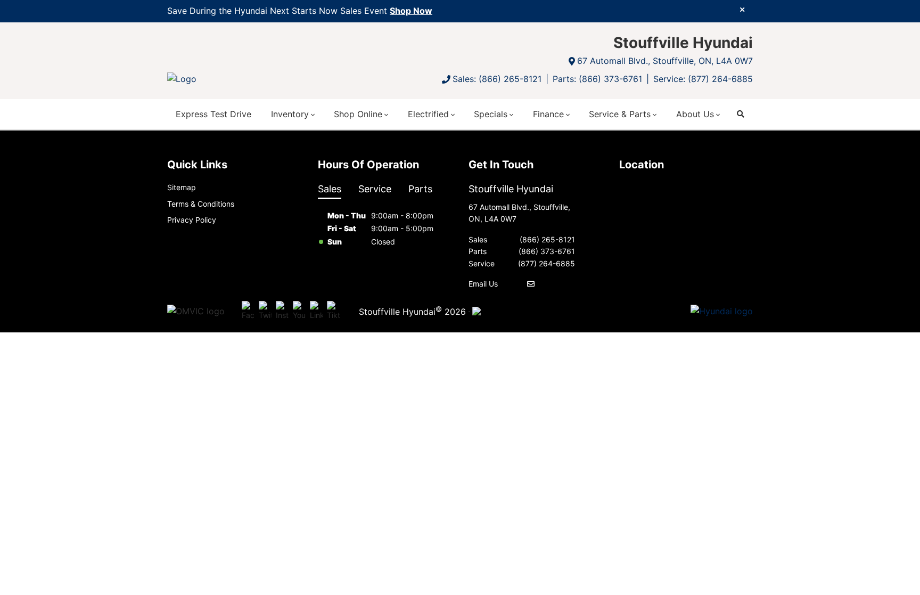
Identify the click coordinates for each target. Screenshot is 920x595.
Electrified (428, 114)
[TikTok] (333, 311)
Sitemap (181, 187)
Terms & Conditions (200, 203)
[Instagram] (282, 311)
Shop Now (411, 10)
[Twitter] (265, 311)
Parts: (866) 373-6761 (597, 79)
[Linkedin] (316, 311)
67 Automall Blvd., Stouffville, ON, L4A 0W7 (665, 60)
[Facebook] (248, 311)
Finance (548, 114)
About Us (695, 114)
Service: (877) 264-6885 (703, 79)
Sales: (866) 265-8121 (497, 79)
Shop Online (358, 114)
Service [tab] (374, 188)
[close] (742, 9)
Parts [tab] (420, 188)
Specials (490, 114)
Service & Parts (620, 114)
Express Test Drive (213, 114)
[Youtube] (299, 311)
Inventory (290, 114)
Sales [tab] (329, 188)
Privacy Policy (191, 219)
